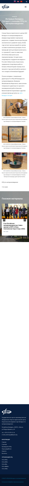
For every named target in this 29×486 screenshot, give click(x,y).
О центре (4, 444)
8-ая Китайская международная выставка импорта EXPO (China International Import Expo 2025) (14, 226)
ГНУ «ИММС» (5, 466)
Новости (14, 16)
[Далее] (25, 219)
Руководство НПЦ (6, 446)
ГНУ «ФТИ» (5, 459)
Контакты (4, 453)
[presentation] (14, 212)
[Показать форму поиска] (25, 1)
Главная (4, 442)
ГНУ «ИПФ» (5, 462)
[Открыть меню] (25, 6)
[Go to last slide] (4, 219)
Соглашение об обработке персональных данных (13, 482)
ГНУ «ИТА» (4, 464)
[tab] (11, 236)
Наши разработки (6, 449)
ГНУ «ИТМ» (5, 468)
